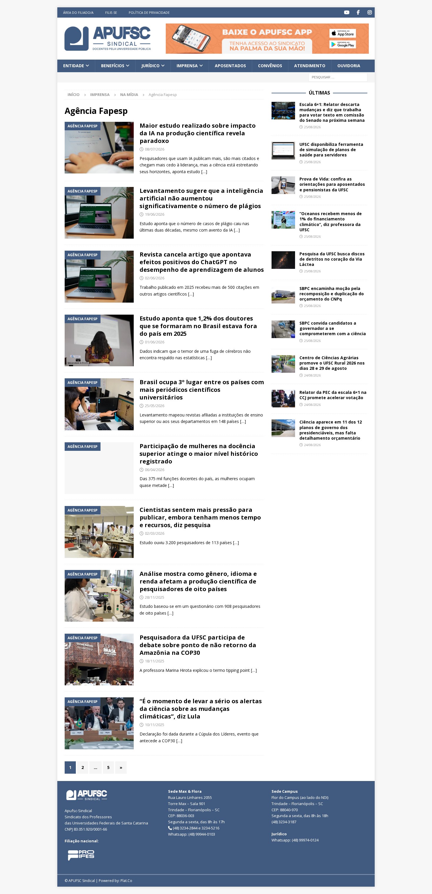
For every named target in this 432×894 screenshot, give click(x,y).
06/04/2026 (154, 469)
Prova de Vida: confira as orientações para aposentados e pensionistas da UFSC (332, 184)
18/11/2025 (154, 661)
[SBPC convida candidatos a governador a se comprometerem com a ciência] (283, 329)
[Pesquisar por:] (338, 77)
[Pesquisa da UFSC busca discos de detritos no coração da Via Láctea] (283, 260)
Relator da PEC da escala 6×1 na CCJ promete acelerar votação (332, 394)
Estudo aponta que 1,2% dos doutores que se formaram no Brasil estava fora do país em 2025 (198, 326)
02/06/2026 (154, 278)
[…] (204, 171)
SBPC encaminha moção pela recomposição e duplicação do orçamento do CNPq (331, 294)
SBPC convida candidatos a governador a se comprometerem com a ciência (333, 328)
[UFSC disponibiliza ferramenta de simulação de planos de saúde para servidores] (283, 150)
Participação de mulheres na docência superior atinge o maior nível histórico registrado (199, 453)
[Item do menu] (346, 12)
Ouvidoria (348, 65)
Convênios (270, 65)
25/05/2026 (154, 405)
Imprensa (187, 65)
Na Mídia (129, 94)
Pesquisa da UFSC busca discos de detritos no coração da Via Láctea (332, 259)
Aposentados (230, 65)
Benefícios (112, 65)
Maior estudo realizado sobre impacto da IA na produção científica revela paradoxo (198, 133)
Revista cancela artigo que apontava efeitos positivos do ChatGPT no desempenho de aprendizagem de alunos (202, 262)
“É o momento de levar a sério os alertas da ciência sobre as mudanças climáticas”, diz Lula (201, 708)
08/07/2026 (154, 149)
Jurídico (150, 65)
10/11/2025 (154, 724)
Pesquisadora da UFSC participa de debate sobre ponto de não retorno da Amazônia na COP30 (198, 645)
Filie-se (111, 12)
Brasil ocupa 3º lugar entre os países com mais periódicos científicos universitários (202, 389)
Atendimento (309, 65)
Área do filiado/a (78, 12)
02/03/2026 (154, 533)
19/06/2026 (154, 214)
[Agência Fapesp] (99, 147)
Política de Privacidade (149, 12)
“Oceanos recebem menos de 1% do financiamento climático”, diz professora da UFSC (330, 221)
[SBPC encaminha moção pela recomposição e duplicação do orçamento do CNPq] (283, 294)
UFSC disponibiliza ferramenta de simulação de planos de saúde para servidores (331, 149)
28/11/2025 (154, 597)
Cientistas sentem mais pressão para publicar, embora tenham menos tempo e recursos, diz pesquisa (200, 517)
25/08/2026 (312, 127)
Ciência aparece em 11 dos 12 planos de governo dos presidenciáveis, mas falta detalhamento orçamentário (330, 430)
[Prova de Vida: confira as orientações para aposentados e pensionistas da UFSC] (283, 185)
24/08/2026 (312, 375)
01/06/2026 (154, 342)
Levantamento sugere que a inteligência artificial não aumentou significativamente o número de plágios (201, 198)
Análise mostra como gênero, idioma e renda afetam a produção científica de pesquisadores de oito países (198, 581)
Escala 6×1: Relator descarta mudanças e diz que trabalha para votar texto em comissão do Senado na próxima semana (332, 112)
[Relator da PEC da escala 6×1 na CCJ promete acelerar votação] (283, 398)
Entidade (73, 65)
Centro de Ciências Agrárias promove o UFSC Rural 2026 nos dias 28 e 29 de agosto (332, 363)
